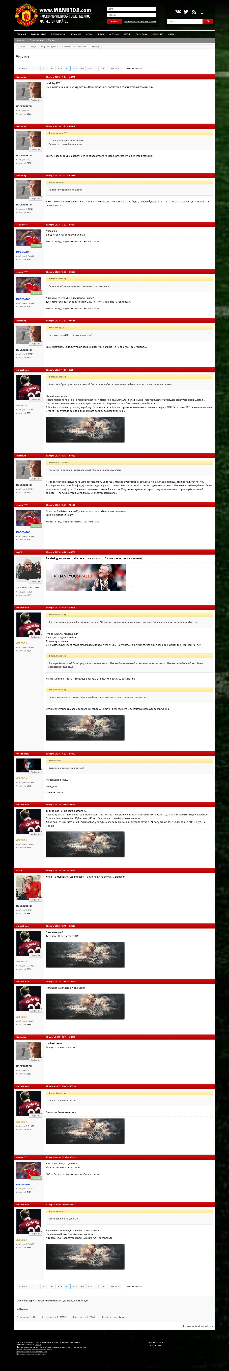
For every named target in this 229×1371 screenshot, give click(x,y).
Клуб (101, 34)
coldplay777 (21, 224)
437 (82, 68)
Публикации (58, 34)
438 (90, 68)
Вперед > (114, 68)
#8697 (72, 1037)
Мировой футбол (49, 46)
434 (60, 68)
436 (75, 68)
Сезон (89, 34)
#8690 (72, 552)
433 (52, 68)
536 (102, 68)
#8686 (72, 320)
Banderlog (21, 77)
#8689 (72, 505)
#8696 (72, 981)
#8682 (72, 126)
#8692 (72, 753)
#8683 (72, 175)
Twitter (186, 11)
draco (19, 870)
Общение (158, 34)
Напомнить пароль (147, 21)
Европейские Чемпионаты (74, 46)
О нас (171, 34)
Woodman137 (22, 753)
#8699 (73, 1157)
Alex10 (19, 552)
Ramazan (123, 1317)
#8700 (72, 1204)
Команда (76, 34)
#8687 (71, 370)
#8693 (72, 804)
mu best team (22, 370)
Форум (51, 40)
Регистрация (130, 21)
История (114, 34)
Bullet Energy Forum (203, 1326)
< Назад (23, 68)
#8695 (72, 926)
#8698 (73, 1086)
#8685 (72, 272)
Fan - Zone (142, 34)
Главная (21, 34)
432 (45, 68)
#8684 (72, 224)
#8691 (72, 607)
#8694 (72, 870)
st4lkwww (22, 1309)
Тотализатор (38, 34)
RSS (194, 11)
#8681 (72, 77)
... (38, 68)
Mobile (202, 11)
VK (178, 11)
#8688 (72, 455)
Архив (127, 34)
